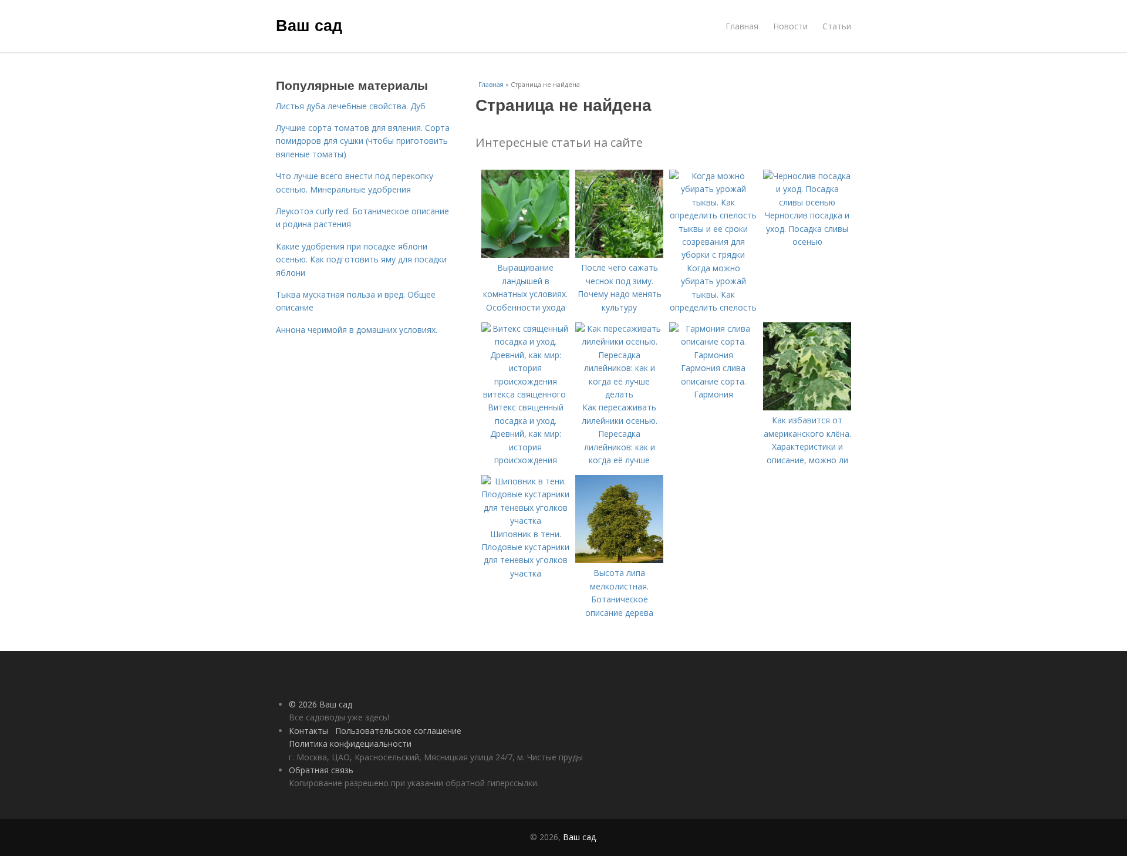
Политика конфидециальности (350, 743)
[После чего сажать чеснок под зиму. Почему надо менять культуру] (619, 254)
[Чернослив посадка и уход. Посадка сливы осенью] (807, 202)
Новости (790, 26)
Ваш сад (309, 25)
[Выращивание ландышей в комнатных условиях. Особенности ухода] (525, 254)
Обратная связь (321, 770)
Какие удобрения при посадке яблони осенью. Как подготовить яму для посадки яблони (361, 259)
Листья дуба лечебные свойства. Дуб (351, 106)
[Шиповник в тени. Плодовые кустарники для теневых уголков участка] (525, 520)
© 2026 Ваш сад (320, 704)
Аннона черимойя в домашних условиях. (356, 329)
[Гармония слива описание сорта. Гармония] (713, 354)
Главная (742, 26)
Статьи (836, 26)
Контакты (308, 730)
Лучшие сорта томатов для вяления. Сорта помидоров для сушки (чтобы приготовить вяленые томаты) (363, 141)
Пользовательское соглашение (398, 730)
